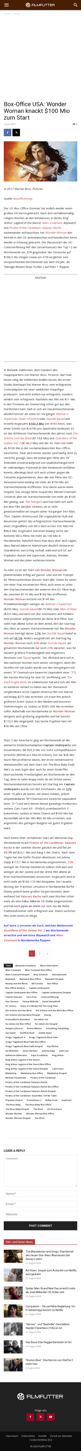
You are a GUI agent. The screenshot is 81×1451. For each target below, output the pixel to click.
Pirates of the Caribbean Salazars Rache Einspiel (30, 1091)
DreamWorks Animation (17, 1019)
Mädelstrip (11, 1073)
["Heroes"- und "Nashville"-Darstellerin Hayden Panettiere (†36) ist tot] (13, 1328)
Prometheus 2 (34, 1100)
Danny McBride (30, 1001)
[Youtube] (50, 1417)
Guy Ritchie (52, 1046)
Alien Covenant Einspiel (17, 974)
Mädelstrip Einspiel (57, 1073)
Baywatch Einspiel (54, 979)
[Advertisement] (40, 58)
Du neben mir (41, 1019)
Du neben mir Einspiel (46, 1023)
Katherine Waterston (16, 1055)
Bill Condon (37, 983)
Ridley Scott (51, 1100)
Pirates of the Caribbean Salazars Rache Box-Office (32, 1086)
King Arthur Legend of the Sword (22, 1059)
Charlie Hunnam (13, 996)
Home (7, 14)
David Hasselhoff (51, 1001)
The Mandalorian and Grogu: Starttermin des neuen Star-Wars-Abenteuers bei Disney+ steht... (50, 1255)
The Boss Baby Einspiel (17, 1109)
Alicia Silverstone (49, 965)
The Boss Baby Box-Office (38, 1104)
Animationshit (59, 974)
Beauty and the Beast (16, 983)
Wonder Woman (13, 1113)
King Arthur (58, 1055)
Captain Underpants (39, 988)
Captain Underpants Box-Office (21, 992)
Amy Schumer (41, 974)
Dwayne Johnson (14, 1028)
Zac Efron (40, 1118)
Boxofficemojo (22, 198)
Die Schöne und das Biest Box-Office (54, 1010)
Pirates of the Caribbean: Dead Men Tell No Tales (31, 1095)
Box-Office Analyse (15, 988)
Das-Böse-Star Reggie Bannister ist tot (48, 1342)
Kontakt (42, 1436)
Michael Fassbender (15, 1077)
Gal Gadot (10, 1032)
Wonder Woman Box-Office (40, 1113)
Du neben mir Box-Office (18, 1023)
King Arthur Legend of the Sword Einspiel (26, 1068)
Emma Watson (34, 1028)
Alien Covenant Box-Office (38, 970)
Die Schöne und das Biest (18, 1010)
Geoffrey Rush (27, 1032)
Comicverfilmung (50, 996)
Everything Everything (57, 1028)
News (17, 14)
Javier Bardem (30, 1050)
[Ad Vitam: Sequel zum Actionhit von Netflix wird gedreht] (13, 1275)
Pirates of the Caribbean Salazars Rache (26, 1082)
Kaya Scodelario (39, 1055)
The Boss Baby (13, 1104)
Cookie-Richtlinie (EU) (40, 1439)
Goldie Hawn (45, 1032)
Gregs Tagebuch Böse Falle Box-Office (25, 1041)
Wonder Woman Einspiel (18, 1118)
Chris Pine (31, 996)
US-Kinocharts (54, 1109)
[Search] (75, 5)
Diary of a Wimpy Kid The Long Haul (39, 1005)
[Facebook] (7, 132)
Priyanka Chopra (14, 1100)
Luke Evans (58, 1068)
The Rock (38, 1109)
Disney (47, 1014)
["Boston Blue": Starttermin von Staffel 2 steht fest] (13, 1364)
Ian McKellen (12, 1050)
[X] (16, 132)
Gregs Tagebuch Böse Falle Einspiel (24, 1046)
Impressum (12, 1436)
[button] (6, 5)
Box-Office (52, 983)
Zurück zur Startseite (61, 1436)
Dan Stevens (11, 1001)
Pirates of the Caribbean (43, 1077)
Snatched (66, 1100)
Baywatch (10, 979)
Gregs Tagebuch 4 (15, 1037)
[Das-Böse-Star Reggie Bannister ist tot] (13, 1346)
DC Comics (10, 1005)
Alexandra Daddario (25, 965)
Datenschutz (28, 1436)
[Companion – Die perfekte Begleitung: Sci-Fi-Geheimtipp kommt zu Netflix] (13, 1311)
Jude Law (64, 1050)
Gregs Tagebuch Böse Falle (43, 1037)
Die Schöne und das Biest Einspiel (22, 1014)
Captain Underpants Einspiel (56, 992)
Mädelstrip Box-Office (32, 1073)
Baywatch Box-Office (30, 979)
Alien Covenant (13, 970)
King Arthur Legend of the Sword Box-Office (28, 1064)
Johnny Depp (48, 1050)
